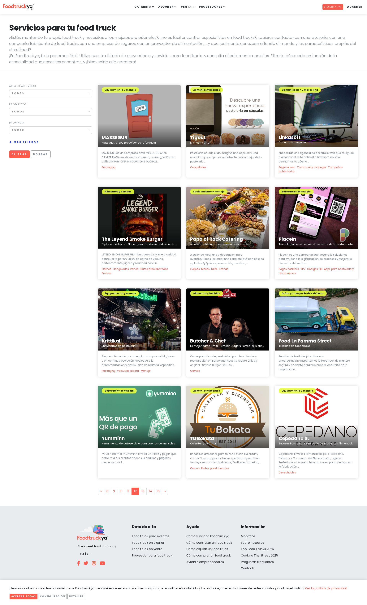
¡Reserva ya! (333, 6)
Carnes (106, 269)
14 (150, 491)
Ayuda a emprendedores (205, 562)
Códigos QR (314, 269)
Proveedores (211, 7)
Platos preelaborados (154, 269)
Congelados (198, 167)
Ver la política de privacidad (326, 588)
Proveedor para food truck (152, 555)
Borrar (40, 154)
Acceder (354, 7)
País (84, 554)
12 (135, 491)
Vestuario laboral (128, 371)
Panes (134, 269)
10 (121, 491)
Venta (186, 7)
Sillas (214, 269)
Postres (106, 273)
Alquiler (166, 7)
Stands (223, 269)
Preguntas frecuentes (257, 562)
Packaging (108, 167)
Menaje (146, 371)
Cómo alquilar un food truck (207, 549)
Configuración (52, 596)
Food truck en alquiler (148, 542)
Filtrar (19, 154)
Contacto (248, 568)
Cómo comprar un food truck (208, 555)
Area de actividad (23, 86)
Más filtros (26, 142)
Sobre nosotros (252, 542)
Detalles (76, 596)
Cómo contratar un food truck (209, 542)
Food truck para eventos (150, 536)
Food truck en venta (147, 549)
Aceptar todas (23, 596)
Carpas (195, 269)
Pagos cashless (289, 269)
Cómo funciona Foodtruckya (207, 536)
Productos (18, 104)
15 (158, 491)
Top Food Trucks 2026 (257, 549)
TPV (302, 269)
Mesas (205, 269)
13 (142, 491)
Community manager (311, 167)
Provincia (17, 122)
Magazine (248, 536)
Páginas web (287, 167)
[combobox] (50, 93)
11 (128, 491)
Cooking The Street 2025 (259, 555)
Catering (142, 7)
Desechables (287, 472)
